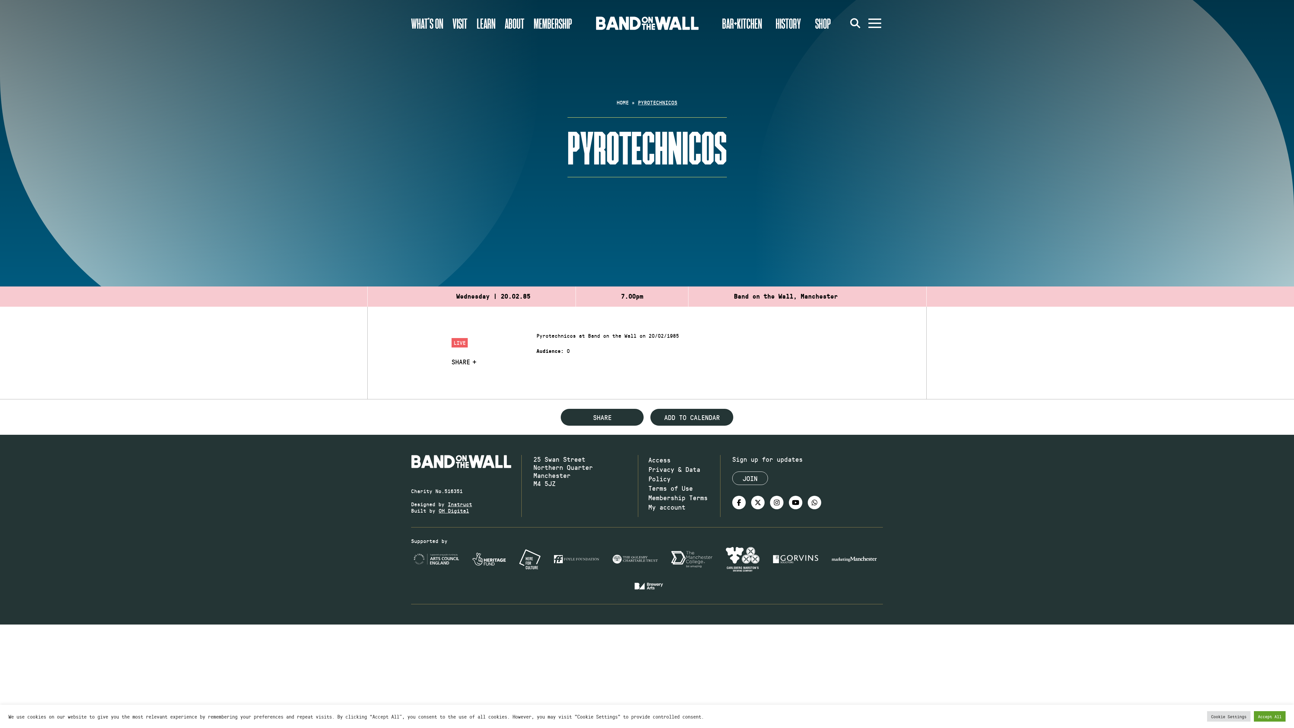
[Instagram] (776, 502)
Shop (823, 23)
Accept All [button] (1270, 716)
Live (460, 342)
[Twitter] (758, 502)
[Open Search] (855, 23)
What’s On (427, 23)
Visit (460, 23)
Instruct (460, 504)
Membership (553, 23)
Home (623, 102)
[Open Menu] (875, 23)
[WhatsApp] (814, 502)
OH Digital (454, 510)
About (514, 23)
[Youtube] (795, 502)
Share (461, 362)
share (602, 417)
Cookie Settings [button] (1228, 716)
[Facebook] (739, 502)
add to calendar (692, 417)
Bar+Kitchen (742, 23)
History (788, 23)
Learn (486, 23)
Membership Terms (678, 497)
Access (659, 459)
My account (666, 507)
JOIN (750, 478)
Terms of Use (670, 488)
